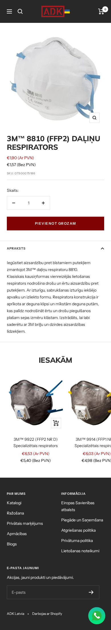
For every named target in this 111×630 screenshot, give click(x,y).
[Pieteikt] (91, 592)
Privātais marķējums (25, 523)
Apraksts (16, 248)
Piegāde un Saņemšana (82, 520)
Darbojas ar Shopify (47, 613)
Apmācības (17, 533)
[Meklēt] (20, 11)
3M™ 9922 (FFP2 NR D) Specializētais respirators (35, 442)
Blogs (12, 544)
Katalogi (14, 502)
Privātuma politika (77, 540)
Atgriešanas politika (78, 530)
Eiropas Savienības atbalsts (77, 506)
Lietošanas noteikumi (80, 550)
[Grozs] (101, 11)
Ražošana (15, 513)
